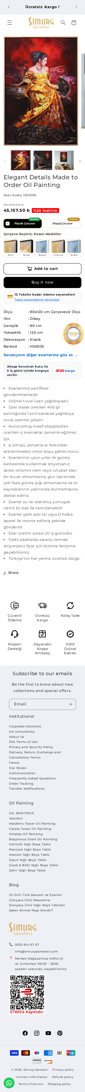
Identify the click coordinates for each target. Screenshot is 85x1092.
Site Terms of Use (23, 742)
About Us (16, 737)
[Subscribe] (70, 704)
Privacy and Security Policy (31, 747)
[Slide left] (5, 161)
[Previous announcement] (9, 7)
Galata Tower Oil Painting (30, 829)
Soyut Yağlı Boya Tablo (27, 860)
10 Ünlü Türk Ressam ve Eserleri (35, 895)
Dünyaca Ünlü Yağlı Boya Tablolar (37, 905)
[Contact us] (9, 1082)
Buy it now (42, 282)
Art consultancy (22, 731)
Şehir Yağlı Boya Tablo (27, 870)
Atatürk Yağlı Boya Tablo (29, 854)
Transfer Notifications (27, 788)
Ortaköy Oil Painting (26, 834)
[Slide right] (80, 161)
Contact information (32, 1077)
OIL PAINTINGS (21, 813)
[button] (9, 22)
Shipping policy (59, 1084)
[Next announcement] (76, 7)
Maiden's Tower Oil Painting (32, 823)
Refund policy (62, 1077)
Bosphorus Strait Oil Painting (33, 839)
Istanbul (16, 818)
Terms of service (31, 1084)
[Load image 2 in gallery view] (42, 160)
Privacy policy (63, 1069)
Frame (14, 762)
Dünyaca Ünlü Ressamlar (30, 900)
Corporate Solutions (25, 726)
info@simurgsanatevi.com (36, 951)
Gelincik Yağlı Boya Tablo (30, 844)
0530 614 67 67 (27, 944)
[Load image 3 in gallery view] (64, 160)
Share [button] (13, 573)
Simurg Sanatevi (35, 1069)
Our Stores (17, 768)
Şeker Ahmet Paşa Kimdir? (31, 910)
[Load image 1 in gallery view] (20, 160)
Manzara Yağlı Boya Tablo (30, 849)
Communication (22, 773)
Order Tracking (21, 783)
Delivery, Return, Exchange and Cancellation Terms (35, 754)
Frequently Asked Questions (32, 778)
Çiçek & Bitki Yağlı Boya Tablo (33, 865)
